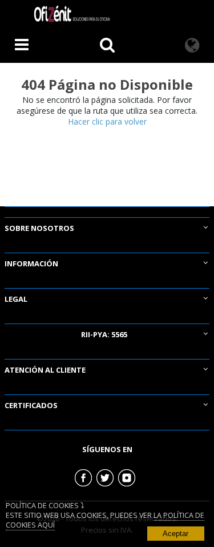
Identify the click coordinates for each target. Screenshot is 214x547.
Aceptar (175, 533)
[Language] (192, 46)
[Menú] (22, 46)
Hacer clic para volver (107, 121)
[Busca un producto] (107, 46)
